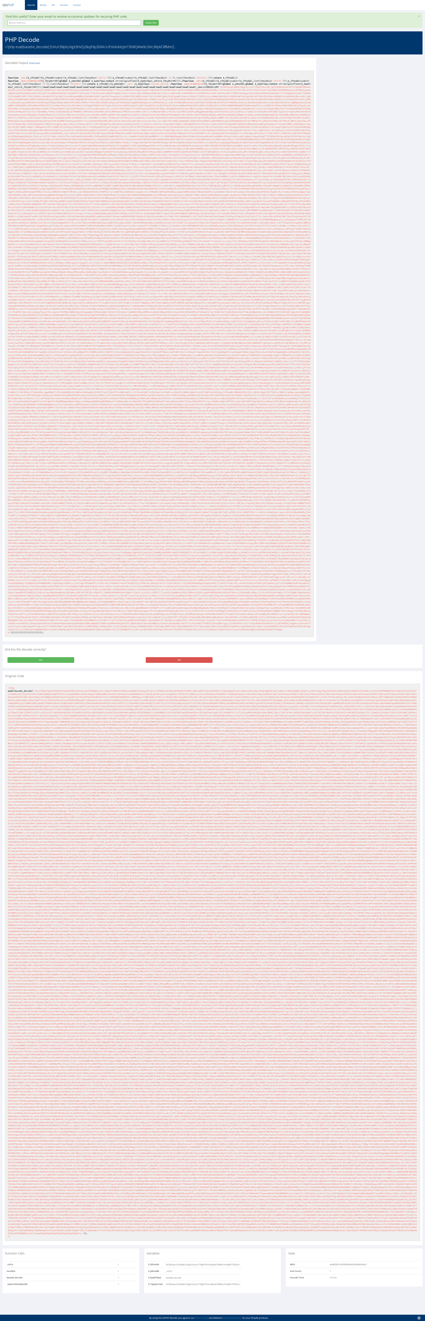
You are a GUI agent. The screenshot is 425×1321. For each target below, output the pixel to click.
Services (64, 4)
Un (8, 5)
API (53, 4)
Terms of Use (201, 1317)
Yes (41, 659)
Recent (43, 4)
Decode (31, 4)
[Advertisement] (349, 81)
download (34, 63)
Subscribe (151, 22)
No (179, 659)
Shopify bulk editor (232, 1317)
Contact (77, 4)
